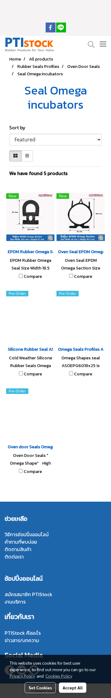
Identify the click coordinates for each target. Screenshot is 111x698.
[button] (89, 44)
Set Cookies (40, 687)
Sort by (19, 127)
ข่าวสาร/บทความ (22, 640)
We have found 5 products (38, 173)
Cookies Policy (59, 676)
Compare (33, 277)
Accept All (73, 687)
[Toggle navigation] (103, 44)
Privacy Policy (22, 676)
